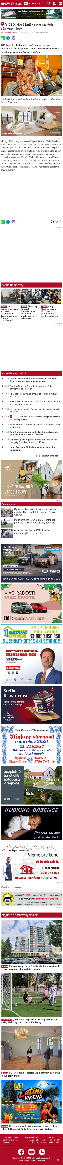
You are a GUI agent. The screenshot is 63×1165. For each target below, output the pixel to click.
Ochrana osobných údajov (50, 1137)
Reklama (44, 1140)
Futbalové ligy (8, 1020)
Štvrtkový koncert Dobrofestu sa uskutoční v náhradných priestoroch (29, 312)
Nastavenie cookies (39, 1142)
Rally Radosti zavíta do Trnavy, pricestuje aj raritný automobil (50, 311)
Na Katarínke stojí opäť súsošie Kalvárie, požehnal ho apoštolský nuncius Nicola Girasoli (35, 512)
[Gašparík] (31, 705)
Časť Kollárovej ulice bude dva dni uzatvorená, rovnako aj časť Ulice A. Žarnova (34, 433)
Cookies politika (54, 1142)
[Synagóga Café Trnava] (31, 479)
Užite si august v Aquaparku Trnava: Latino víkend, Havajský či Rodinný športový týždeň (34, 441)
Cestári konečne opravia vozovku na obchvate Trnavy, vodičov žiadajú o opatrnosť (9, 313)
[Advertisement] (28, 252)
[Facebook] (54, 3)
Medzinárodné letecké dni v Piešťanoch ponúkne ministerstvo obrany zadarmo (35, 521)
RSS (50, 1140)
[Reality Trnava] (31, 861)
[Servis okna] (31, 634)
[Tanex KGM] (31, 563)
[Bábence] (31, 823)
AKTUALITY (6, 33)
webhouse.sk (42, 1160)
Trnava (15, 33)
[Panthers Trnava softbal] (31, 899)
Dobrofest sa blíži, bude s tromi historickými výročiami (32, 448)
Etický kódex (34, 1140)
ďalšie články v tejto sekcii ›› (49, 456)
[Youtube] (60, 3)
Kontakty (56, 1140)
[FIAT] (31, 603)
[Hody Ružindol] (31, 745)
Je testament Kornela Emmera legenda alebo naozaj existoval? (34, 410)
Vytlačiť (58, 221)
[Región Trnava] (31, 785)
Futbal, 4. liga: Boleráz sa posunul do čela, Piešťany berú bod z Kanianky (29, 1021)
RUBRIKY (34, 3)
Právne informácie (31, 1137)
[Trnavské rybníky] (31, 14)
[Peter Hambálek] (31, 665)
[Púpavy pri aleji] (31, 121)
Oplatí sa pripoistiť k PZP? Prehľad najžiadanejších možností (32, 532)
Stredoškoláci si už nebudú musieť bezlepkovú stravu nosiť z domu (35, 425)
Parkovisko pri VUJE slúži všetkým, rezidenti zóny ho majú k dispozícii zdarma (35, 402)
